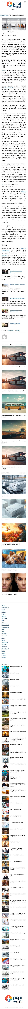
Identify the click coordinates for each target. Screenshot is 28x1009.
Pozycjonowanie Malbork (15, 809)
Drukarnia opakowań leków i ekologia (16, 758)
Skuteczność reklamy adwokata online (17, 875)
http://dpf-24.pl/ (8, 88)
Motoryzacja (5, 623)
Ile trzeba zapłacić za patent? (16, 985)
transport (23, 191)
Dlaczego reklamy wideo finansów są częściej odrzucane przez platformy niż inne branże (18, 902)
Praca (3, 629)
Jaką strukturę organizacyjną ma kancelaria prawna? (17, 771)
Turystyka (4, 646)
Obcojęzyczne (5, 627)
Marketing (4, 618)
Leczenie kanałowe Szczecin (16, 822)
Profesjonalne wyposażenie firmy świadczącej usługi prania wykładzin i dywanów (18, 785)
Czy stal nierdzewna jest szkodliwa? (18, 907)
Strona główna (4, 15)
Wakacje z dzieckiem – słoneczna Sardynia (17, 940)
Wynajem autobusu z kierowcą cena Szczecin (12, 467)
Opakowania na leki (7, 496)
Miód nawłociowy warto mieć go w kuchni (17, 797)
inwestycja (4, 255)
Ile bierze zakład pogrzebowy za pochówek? (11, 545)
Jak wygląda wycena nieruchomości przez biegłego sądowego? (17, 914)
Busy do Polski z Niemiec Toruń (17, 855)
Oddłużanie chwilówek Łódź (16, 744)
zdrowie (17, 152)
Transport (4, 644)
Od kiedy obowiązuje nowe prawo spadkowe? (17, 868)
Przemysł (4, 633)
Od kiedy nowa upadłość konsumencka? (15, 777)
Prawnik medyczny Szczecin (17, 298)
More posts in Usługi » (22, 472)
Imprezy (4, 616)
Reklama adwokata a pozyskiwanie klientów (17, 881)
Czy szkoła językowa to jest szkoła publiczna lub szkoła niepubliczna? (18, 751)
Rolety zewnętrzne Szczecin (17, 284)
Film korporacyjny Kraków (16, 816)
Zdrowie (4, 657)
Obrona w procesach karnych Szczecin (16, 667)
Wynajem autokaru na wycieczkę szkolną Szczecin (13, 416)
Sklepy (3, 638)
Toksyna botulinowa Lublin (9, 594)
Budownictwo (5, 607)
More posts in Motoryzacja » (21, 343)
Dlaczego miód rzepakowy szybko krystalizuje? (17, 790)
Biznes (3, 605)
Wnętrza (4, 655)
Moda (3, 620)
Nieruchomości (5, 625)
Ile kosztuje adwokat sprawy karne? (18, 731)
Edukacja (4, 612)
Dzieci (3, 610)
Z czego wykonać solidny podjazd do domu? (18, 725)
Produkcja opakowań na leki (16, 803)
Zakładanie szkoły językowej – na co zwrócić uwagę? (18, 712)
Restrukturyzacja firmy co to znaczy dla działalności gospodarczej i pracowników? (18, 739)
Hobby (3, 614)
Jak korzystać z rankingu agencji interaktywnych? (17, 927)
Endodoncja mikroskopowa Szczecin (18, 920)
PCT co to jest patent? (15, 946)
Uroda (3, 651)
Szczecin (4, 70)
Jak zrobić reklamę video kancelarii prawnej (18, 894)
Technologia (5, 642)
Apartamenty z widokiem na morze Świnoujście (18, 706)
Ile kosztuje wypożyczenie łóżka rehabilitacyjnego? (17, 966)
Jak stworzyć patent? (15, 952)
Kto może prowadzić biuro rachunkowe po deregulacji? (16, 849)
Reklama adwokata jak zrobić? (17, 887)
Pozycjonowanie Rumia (15, 842)
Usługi (3, 653)
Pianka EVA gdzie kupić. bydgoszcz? (18, 959)
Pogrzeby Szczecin (15, 323)
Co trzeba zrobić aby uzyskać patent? (16, 972)
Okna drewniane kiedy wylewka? (17, 829)
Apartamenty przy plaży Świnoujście (18, 699)
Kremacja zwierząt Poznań (9, 570)
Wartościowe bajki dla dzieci (16, 686)
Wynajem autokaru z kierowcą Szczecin (13, 367)
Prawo (3, 631)
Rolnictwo (4, 636)
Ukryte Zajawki (5, 649)
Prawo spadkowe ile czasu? (16, 861)
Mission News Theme (9, 1007)
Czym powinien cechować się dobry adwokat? (18, 719)
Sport (3, 640)
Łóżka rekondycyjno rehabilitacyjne (18, 933)
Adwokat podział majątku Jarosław (18, 764)
